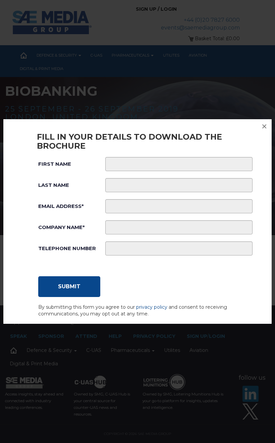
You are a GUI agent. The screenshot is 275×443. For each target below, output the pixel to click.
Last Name (53, 185)
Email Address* (61, 206)
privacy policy (151, 307)
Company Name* (61, 227)
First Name (54, 164)
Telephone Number (67, 248)
